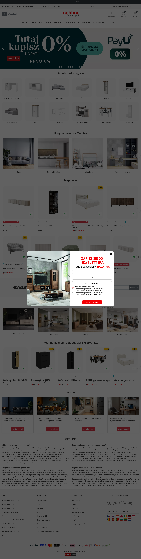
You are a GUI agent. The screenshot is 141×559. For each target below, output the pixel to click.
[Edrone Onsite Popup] (70, 279)
